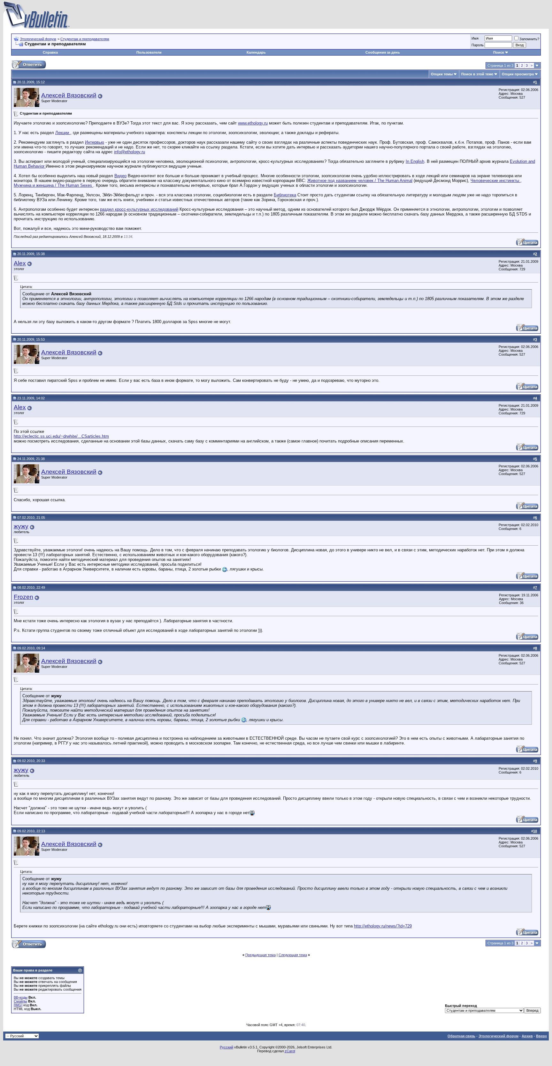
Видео (120, 175)
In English (415, 161)
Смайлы (20, 1001)
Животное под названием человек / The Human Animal (359, 180)
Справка (50, 52)
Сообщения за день (382, 52)
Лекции (62, 132)
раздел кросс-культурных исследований (139, 209)
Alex (20, 263)
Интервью (94, 142)
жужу (21, 526)
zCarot (290, 1051)
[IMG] (18, 1005)
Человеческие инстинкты (495, 180)
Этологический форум (38, 39)
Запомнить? (529, 39)
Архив (527, 1036)
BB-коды (20, 997)
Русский (226, 1047)
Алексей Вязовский (68, 95)
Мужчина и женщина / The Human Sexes (53, 185)
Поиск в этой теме (477, 74)
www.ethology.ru (253, 123)
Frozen (23, 596)
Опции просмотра (518, 74)
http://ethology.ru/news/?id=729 (383, 926)
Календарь (256, 52)
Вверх (541, 1036)
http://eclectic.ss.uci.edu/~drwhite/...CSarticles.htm (61, 436)
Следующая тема (293, 955)
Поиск (498, 52)
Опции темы (442, 74)
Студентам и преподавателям (84, 39)
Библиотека (285, 195)
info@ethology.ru (129, 151)
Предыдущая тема (260, 955)
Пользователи (149, 52)
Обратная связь (461, 1036)
